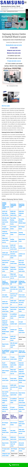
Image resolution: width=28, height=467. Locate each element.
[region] (14, 22)
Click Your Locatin (6, 105)
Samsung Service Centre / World (10, 6)
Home (1, 11)
